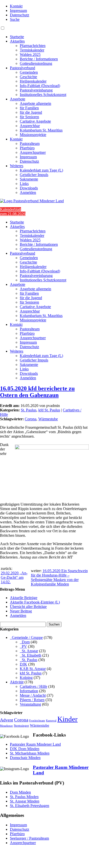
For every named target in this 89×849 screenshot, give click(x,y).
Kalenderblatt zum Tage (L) (41, 170)
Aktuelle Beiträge (23, 598)
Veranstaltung (30, 704)
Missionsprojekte (33, 135)
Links (24, 183)
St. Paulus (28, 410)
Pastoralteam (30, 143)
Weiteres (16, 166)
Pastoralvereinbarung (36, 90)
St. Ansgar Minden (24, 801)
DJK (23, 664)
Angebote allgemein (35, 103)
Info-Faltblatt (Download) (40, 86)
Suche (15, 19)
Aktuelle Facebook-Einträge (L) (35, 602)
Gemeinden (29, 72)
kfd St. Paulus (49, 410)
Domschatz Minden (25, 758)
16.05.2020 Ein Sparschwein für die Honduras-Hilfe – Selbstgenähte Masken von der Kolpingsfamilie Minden (59, 577)
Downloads (29, 188)
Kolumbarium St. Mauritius (41, 130)
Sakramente (29, 179)
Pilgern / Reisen (32, 700)
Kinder (67, 719)
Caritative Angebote (35, 121)
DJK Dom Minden (24, 749)
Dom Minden (20, 792)
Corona (30, 419)
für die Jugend (31, 112)
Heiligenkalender (33, 81)
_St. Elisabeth (30, 655)
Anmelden (28, 192)
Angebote (17, 99)
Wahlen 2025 (30, 54)
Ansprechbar (30, 126)
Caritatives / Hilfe (33, 686)
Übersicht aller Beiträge (28, 606)
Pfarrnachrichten (32, 46)
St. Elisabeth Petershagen (29, 806)
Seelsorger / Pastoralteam (29, 838)
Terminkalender (32, 50)
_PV (23, 646)
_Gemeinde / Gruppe (26, 637)
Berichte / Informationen (39, 59)
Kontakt (16, 6)
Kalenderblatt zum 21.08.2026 (12, 211)
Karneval (51, 720)
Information (29, 691)
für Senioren (29, 117)
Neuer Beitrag (21, 611)
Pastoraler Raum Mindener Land (35, 744)
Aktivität (16, 682)
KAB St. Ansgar (33, 669)
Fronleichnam (37, 720)
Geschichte (28, 77)
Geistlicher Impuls (34, 175)
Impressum (18, 10)
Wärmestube (48, 419)
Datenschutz (19, 15)
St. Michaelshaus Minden (29, 753)
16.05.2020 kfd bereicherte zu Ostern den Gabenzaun (37, 391)
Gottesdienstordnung (36, 63)
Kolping (26, 677)
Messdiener (6, 725)
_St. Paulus (28, 660)
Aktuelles (17, 41)
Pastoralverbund (22, 68)
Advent (6, 719)
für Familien (29, 108)
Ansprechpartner (33, 152)
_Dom (25, 642)
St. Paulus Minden (24, 797)
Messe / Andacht (33, 695)
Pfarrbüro (27, 148)
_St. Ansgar (29, 651)
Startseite (17, 37)
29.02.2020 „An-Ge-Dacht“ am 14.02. (14, 577)
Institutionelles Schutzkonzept (43, 94)
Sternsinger (21, 725)
